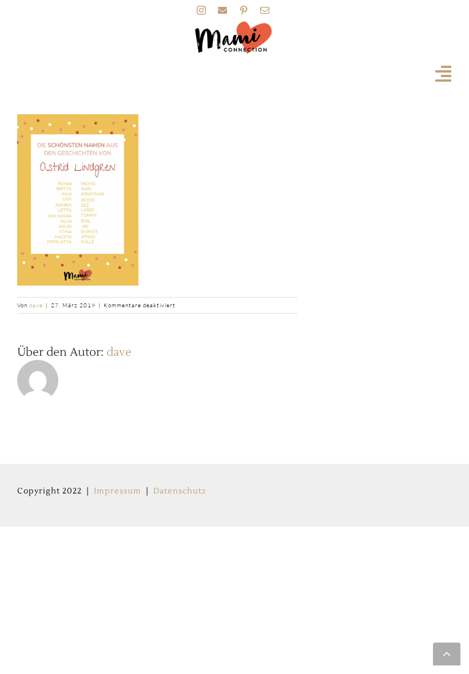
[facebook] (223, 10)
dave (36, 305)
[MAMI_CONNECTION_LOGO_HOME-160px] (233, 24)
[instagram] (201, 10)
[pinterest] (244, 10)
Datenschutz (179, 491)
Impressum (117, 491)
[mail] (265, 10)
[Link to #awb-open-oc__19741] (443, 74)
